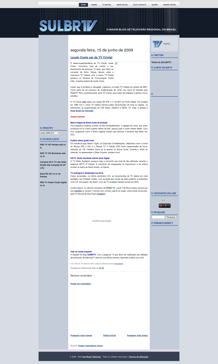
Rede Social (122, 5)
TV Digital (106, 5)
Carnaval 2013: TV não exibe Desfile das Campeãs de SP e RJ (53, 165)
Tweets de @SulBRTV (161, 62)
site (84, 101)
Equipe (155, 5)
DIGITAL (167, 44)
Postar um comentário (80, 283)
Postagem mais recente (81, 335)
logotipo (78, 190)
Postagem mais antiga (137, 335)
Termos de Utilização (138, 356)
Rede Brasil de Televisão (81, 110)
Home (83, 5)
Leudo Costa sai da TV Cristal (91, 57)
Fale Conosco (139, 5)
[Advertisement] (53, 79)
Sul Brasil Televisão (92, 356)
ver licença (118, 263)
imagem (101, 193)
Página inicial (109, 335)
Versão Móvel (169, 5)
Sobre (94, 5)
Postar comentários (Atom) (90, 345)
